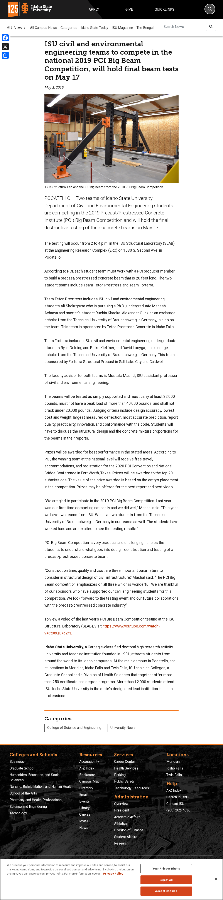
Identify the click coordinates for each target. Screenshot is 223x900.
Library (84, 808)
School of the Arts (23, 793)
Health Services (126, 768)
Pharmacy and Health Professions (36, 800)
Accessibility (89, 761)
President (121, 810)
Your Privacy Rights (166, 868)
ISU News (15, 27)
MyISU (84, 821)
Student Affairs (125, 837)
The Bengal (145, 28)
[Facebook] (5, 37)
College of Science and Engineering (74, 728)
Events (84, 801)
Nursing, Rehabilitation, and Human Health (41, 787)
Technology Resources (131, 788)
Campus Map (89, 781)
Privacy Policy (113, 873)
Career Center (124, 761)
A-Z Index (86, 768)
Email (83, 795)
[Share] (5, 55)
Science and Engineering (28, 807)
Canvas (84, 814)
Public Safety (124, 781)
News (83, 828)
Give (129, 9)
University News (122, 728)
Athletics (121, 823)
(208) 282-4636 (178, 810)
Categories (69, 28)
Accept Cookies (166, 891)
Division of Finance (128, 830)
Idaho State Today (94, 28)
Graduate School (22, 768)
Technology (18, 813)
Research (121, 843)
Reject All (166, 880)
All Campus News (43, 28)
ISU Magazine (122, 28)
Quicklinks (164, 9)
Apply (94, 9)
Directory (86, 788)
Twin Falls (174, 775)
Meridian (173, 761)
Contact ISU (175, 804)
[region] (111, 879)
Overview (121, 804)
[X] (5, 46)
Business (17, 761)
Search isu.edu (177, 797)
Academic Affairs (127, 817)
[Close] (216, 879)
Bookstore (87, 775)
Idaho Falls (174, 768)
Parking (120, 775)
